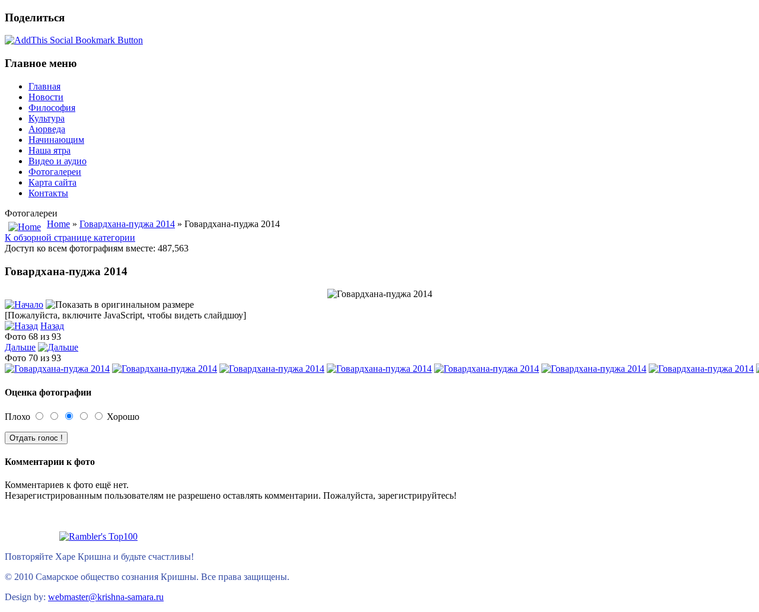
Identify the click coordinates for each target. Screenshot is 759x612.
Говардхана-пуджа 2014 (127, 224)
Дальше (20, 347)
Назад (52, 326)
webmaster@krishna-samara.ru (106, 597)
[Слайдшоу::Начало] (24, 304)
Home (58, 224)
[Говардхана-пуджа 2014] (57, 369)
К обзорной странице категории (70, 237)
